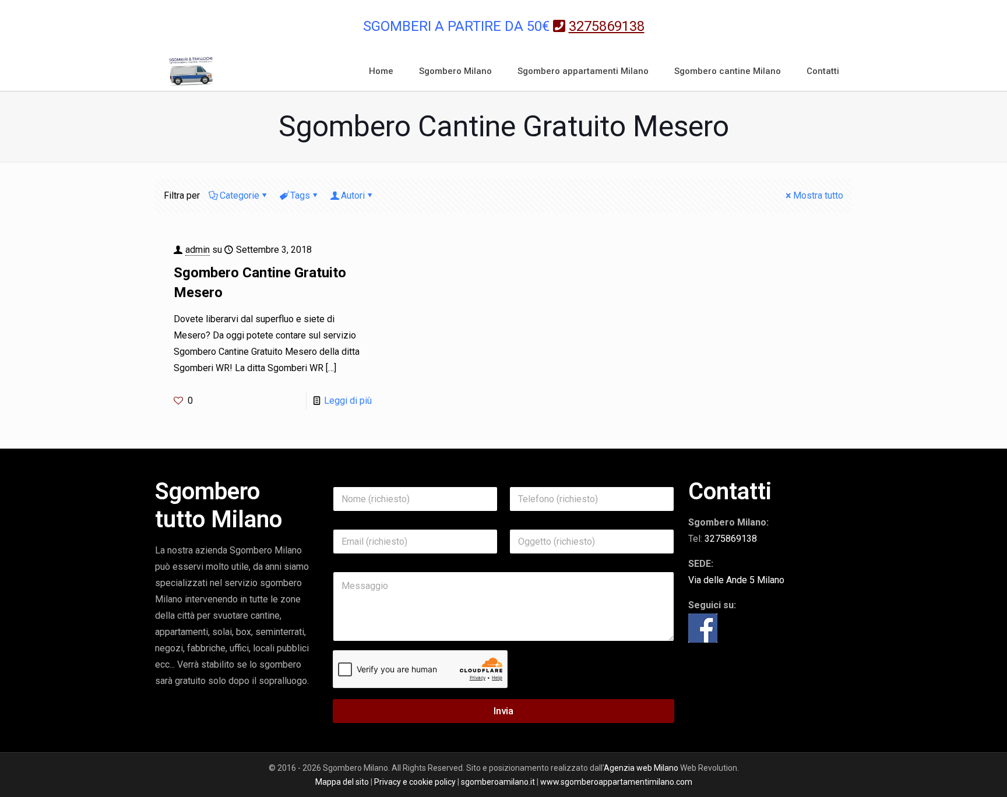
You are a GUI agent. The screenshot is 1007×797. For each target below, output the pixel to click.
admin (197, 249)
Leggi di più (348, 400)
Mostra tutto (818, 195)
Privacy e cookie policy (415, 782)
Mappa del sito (342, 782)
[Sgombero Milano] (191, 71)
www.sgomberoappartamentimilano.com (616, 782)
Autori (353, 195)
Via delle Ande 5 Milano (736, 580)
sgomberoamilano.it (498, 782)
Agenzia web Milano (641, 768)
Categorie (239, 195)
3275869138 (731, 538)
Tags (300, 195)
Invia (503, 711)
